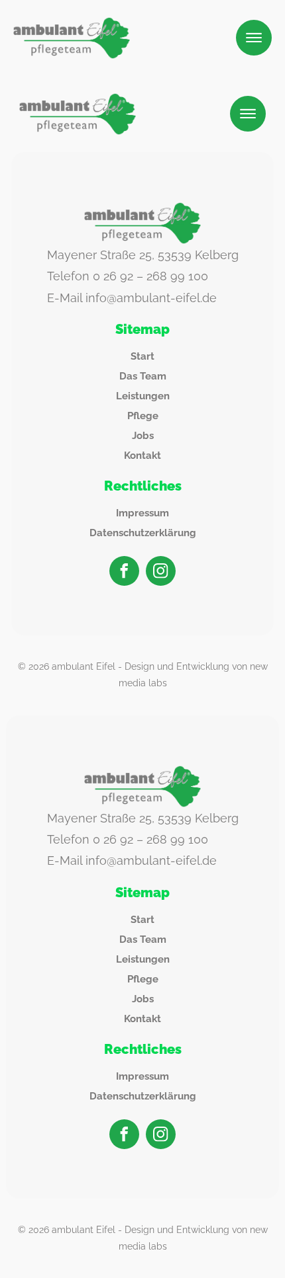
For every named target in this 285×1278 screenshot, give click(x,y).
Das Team (142, 376)
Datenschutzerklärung (142, 533)
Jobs (143, 436)
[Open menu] (254, 38)
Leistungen (143, 396)
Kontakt (142, 455)
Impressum (142, 513)
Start (142, 356)
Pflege (142, 416)
